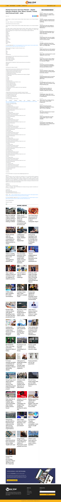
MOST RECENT (12, 5)
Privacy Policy (29, 491)
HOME (7, 5)
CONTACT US (24, 5)
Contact (28, 494)
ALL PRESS (19, 5)
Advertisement (29, 492)
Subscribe (47, 494)
